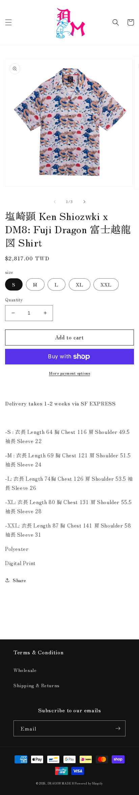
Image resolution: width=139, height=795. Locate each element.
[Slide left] (54, 201)
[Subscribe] (117, 728)
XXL (106, 284)
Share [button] (19, 580)
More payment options (69, 373)
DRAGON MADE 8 (61, 783)
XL (79, 284)
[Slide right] (84, 201)
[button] (8, 22)
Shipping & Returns (36, 685)
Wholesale (24, 670)
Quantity (14, 299)
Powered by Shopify (89, 783)
